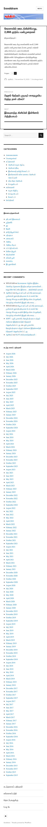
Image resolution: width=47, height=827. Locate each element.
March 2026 (10, 369)
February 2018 (11, 682)
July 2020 (9, 588)
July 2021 (9, 550)
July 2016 (9, 743)
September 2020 (12, 582)
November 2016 (11, 730)
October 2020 (11, 579)
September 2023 (12, 466)
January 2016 (11, 762)
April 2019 (10, 637)
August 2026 (10, 353)
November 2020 (11, 575)
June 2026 (9, 360)
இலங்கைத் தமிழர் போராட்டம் (19, 171)
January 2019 (11, 646)
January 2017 (11, 723)
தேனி (8, 229)
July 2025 (9, 395)
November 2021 (11, 537)
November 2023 (11, 460)
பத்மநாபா (9, 235)
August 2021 (10, 546)
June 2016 (9, 746)
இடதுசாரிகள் (11, 264)
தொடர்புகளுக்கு (11, 800)
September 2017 (12, 698)
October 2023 (11, 463)
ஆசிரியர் (10, 79)
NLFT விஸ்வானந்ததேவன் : (25, 334)
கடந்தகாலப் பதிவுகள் (13, 786)
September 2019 (12, 620)
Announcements (12, 155)
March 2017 (10, 717)
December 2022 (11, 495)
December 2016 (11, 727)
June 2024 (9, 437)
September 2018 (12, 659)
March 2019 (10, 640)
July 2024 (9, 434)
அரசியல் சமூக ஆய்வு (16, 165)
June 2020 (9, 591)
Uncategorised (37, 79)
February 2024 (11, 450)
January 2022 (11, 530)
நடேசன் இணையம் (13, 219)
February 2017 (11, 720)
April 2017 (10, 714)
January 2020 (11, 608)
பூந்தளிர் (9, 222)
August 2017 (10, 701)
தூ (7, 225)
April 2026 (10, 366)
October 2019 (11, 617)
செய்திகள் (10, 200)
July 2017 (9, 704)
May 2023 (9, 479)
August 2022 (10, 508)
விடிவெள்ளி (10, 254)
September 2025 (12, 389)
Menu (39, 8)
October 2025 (11, 386)
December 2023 (11, 456)
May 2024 (9, 440)
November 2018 (11, 653)
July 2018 (9, 665)
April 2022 (10, 521)
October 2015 (11, 772)
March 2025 (10, 408)
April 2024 (10, 443)
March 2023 (10, 485)
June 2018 (9, 669)
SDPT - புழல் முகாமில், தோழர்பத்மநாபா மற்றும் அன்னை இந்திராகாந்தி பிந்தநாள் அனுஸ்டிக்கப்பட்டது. (23, 321)
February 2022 (11, 527)
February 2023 (11, 489)
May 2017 (9, 711)
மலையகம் (10, 238)
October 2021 (11, 540)
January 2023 (11, 492)
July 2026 (9, 357)
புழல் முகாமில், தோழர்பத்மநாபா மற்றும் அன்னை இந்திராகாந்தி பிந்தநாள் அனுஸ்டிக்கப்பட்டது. (23, 328)
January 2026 (11, 376)
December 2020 (11, 572)
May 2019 (9, 633)
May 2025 (9, 402)
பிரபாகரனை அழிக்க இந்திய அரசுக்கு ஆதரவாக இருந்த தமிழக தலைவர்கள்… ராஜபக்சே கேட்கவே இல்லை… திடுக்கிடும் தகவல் (24, 286)
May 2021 (9, 556)
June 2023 (9, 476)
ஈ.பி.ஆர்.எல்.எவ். (12, 248)
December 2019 (11, 611)
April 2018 (10, 675)
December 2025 (11, 379)
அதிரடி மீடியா (11, 245)
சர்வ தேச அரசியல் (15, 181)
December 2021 (11, 534)
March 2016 (10, 756)
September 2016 (12, 736)
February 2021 (11, 566)
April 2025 (10, 405)
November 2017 (11, 691)
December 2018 (11, 649)
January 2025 (11, 415)
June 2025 (9, 398)
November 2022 (11, 498)
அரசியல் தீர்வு (13, 168)
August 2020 (10, 585)
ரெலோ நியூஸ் (11, 251)
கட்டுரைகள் (10, 161)
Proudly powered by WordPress (21, 822)
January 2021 (11, 569)
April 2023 (10, 482)
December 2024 (11, 418)
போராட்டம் (12, 197)
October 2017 (11, 694)
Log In (7, 806)
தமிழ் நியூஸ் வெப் (12, 232)
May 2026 (9, 363)
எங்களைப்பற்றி (10, 793)
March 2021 (10, 563)
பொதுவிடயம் (13, 184)
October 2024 (11, 424)
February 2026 (11, 373)
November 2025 (11, 382)
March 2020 (10, 601)
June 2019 (9, 630)
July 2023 (9, 472)
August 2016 (10, 740)
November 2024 (11, 421)
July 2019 (9, 627)
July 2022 (9, 511)
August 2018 (10, 662)
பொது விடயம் (13, 193)
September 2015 (12, 775)
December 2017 (11, 688)
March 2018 (10, 678)
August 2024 (10, 431)
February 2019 (11, 643)
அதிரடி (8, 241)
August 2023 (10, 469)
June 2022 (9, 514)
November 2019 (11, 614)
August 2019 (10, 624)
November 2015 (11, 768)
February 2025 (11, 411)
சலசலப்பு (9, 261)
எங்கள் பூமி (10, 258)
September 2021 (12, 543)
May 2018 (9, 672)
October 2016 (11, 733)
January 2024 (11, 453)
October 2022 (11, 501)
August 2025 (10, 392)
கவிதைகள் (10, 187)
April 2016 (10, 752)
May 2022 (9, 517)
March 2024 (10, 447)
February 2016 (11, 759)
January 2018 (11, 685)
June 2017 (9, 707)
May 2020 (9, 595)
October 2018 (11, 656)
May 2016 (9, 749)
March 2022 (10, 524)
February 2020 (11, 604)
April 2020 (10, 598)
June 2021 (9, 553)
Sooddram (11, 8)
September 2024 (12, 427)
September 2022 (12, 505)
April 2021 (10, 559)
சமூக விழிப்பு (13, 190)
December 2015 (11, 765)
